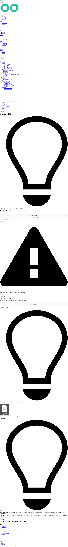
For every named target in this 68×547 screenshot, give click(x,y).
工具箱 (1, 57)
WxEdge (3, 47)
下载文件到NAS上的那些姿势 (7, 38)
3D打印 (3, 33)
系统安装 (3, 16)
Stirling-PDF (4, 45)
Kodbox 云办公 (4, 44)
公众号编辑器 (4, 43)
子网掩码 (3, 53)
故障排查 (1, 49)
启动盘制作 (4, 527)
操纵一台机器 (4, 39)
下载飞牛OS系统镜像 (5, 533)
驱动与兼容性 (4, 19)
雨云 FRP (3, 24)
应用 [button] (1, 41)
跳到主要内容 (2, 0)
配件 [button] (1, 30)
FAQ (3, 57)
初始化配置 (4, 18)
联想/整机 (3, 32)
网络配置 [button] (1, 21)
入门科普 (3, 52)
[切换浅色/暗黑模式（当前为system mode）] (2, 59)
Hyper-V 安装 (4, 17)
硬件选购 (3, 15)
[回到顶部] (0, 61)
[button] (3, 63)
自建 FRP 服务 (4, 25)
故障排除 (3, 544)
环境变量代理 (4, 23)
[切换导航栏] (1, 2)
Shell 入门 (3, 37)
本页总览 (2, 111)
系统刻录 (3, 534)
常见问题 (3, 543)
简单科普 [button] (1, 50)
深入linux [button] (1, 35)
